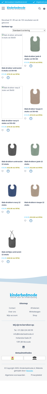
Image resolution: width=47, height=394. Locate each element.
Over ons (12, 311)
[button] (8, 77)
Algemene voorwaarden (15, 375)
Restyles (29, 370)
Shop (35, 315)
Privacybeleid (36, 375)
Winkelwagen (34, 311)
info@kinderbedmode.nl (23, 334)
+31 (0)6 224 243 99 (25, 330)
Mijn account (12, 315)
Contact (12, 308)
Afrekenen (35, 308)
